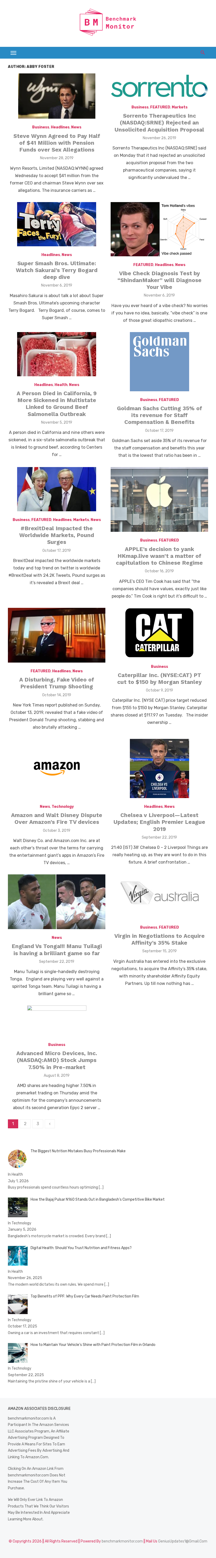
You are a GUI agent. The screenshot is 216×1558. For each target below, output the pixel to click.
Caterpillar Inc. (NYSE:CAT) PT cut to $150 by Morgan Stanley (159, 678)
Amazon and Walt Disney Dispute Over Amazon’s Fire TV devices (56, 818)
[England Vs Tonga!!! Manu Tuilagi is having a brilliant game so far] (56, 901)
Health (61, 385)
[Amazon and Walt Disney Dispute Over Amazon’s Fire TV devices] (56, 768)
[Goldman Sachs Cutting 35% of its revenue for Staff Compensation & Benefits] (159, 361)
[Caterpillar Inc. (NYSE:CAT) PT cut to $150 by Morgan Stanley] (159, 633)
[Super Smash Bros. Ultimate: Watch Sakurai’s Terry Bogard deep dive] (56, 224)
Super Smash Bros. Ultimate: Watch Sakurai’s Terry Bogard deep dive (56, 270)
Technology (63, 806)
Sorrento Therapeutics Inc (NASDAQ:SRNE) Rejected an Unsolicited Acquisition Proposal (159, 122)
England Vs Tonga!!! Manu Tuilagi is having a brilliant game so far (57, 949)
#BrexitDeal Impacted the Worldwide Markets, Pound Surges (56, 535)
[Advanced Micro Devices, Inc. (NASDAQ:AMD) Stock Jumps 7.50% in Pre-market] (56, 1022)
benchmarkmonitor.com (122, 1541)
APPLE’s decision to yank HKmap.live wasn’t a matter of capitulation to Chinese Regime (159, 556)
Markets (180, 107)
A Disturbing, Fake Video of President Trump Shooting (56, 683)
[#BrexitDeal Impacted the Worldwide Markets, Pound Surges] (56, 489)
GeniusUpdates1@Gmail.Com (182, 1541)
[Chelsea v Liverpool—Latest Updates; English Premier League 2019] (159, 768)
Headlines (60, 127)
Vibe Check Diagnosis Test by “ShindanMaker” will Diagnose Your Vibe (159, 280)
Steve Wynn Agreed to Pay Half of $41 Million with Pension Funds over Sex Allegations (56, 143)
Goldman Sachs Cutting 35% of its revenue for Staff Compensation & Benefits (159, 415)
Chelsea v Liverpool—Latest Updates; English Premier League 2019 (159, 822)
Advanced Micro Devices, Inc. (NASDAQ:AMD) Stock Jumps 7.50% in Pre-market (56, 1060)
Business (40, 127)
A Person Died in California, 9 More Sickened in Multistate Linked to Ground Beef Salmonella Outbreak (57, 403)
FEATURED (160, 107)
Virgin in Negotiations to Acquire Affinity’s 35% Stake (159, 939)
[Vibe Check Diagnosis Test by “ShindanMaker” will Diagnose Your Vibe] (159, 229)
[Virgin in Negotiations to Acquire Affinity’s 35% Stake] (159, 896)
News (76, 127)
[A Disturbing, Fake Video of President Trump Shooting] (56, 635)
